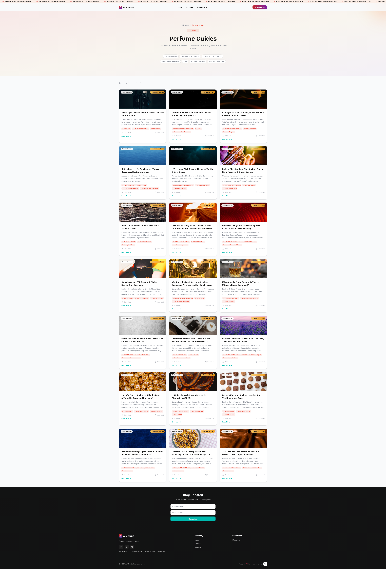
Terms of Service (136, 551)
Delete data (161, 551)
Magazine (189, 7)
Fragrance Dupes (171, 56)
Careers (198, 547)
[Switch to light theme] (265, 564)
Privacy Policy (123, 551)
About (197, 540)
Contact (198, 544)
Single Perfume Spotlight (190, 56)
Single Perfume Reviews (170, 61)
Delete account (150, 551)
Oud (185, 61)
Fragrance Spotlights (216, 61)
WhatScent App (203, 7)
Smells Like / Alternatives (212, 56)
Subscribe (193, 519)
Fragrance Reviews (198, 61)
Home (180, 7)
